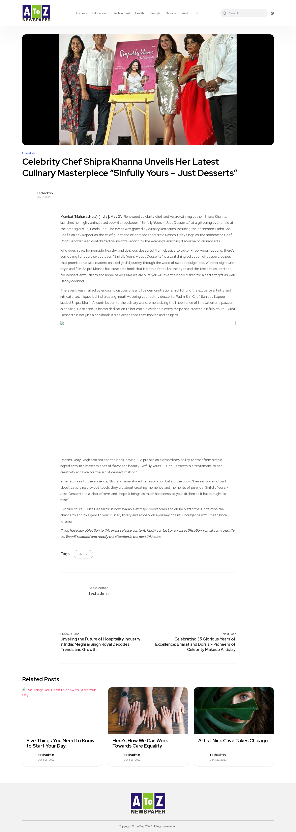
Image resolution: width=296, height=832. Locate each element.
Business (81, 13)
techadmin (45, 193)
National (171, 13)
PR (196, 13)
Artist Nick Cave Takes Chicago (233, 740)
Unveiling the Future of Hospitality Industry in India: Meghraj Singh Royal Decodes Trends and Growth (100, 644)
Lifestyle (154, 13)
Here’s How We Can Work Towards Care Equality (140, 743)
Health (139, 13)
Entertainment (120, 13)
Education (99, 13)
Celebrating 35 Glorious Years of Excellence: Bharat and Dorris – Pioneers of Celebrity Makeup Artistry (195, 644)
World (185, 13)
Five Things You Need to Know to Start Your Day (60, 743)
